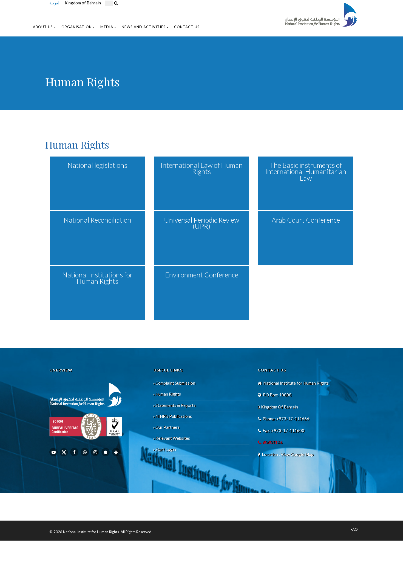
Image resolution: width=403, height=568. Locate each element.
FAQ (354, 529)
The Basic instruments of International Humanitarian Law (305, 171)
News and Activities (144, 27)
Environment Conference (201, 275)
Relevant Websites (172, 438)
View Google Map (297, 454)
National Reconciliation (97, 220)
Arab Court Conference (306, 220)
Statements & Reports (175, 405)
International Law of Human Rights (202, 168)
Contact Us (187, 27)
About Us (43, 27)
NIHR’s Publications (173, 416)
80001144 (272, 442)
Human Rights (168, 393)
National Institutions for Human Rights (97, 278)
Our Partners (167, 427)
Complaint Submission (175, 382)
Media (106, 27)
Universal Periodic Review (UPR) (201, 223)
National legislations (97, 165)
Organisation (76, 27)
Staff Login (165, 449)
